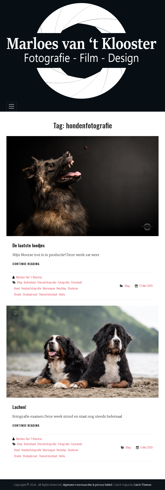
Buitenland (30, 282)
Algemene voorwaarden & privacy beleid (87, 484)
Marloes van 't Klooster (29, 277)
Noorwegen (49, 288)
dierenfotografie (46, 282)
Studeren (73, 288)
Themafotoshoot (48, 294)
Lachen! (19, 407)
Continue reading (26, 263)
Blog (19, 282)
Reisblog (61, 288)
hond (17, 288)
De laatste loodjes (28, 245)
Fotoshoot (76, 282)
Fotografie (63, 282)
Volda (62, 294)
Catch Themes (142, 484)
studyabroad (30, 294)
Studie (17, 294)
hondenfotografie (31, 288)
